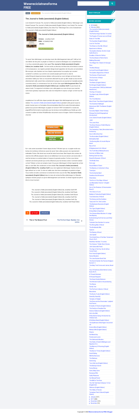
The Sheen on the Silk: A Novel (98, 46)
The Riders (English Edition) (97, 82)
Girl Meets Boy (93, 334)
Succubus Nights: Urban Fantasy (98, 110)
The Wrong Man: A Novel (96, 225)
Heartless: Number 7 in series (98, 241)
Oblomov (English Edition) (97, 387)
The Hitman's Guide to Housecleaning (100, 281)
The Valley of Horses (95, 390)
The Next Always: (94, 68)
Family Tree (92, 286)
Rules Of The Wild (94, 38)
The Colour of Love (95, 192)
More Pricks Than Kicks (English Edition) (101, 101)
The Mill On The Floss (95, 380)
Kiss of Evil (92, 146)
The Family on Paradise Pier (97, 308)
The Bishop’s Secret (95, 365)
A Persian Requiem (95, 277)
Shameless (92, 178)
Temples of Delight (95, 299)
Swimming (92, 360)
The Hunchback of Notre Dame (98, 58)
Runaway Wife (93, 373)
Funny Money (93, 368)
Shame (91, 332)
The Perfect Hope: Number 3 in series (100, 33)
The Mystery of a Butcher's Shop (99, 168)
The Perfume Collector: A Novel (98, 289)
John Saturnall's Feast (96, 246)
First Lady (92, 163)
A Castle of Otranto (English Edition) (100, 306)
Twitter (55, 213)
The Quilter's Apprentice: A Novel (99, 72)
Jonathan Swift (36, 13)
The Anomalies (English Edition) (98, 136)
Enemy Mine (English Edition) (98, 327)
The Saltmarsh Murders (96, 339)
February (93, 27)
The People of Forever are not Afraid (100, 36)
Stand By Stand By (94, 296)
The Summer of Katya (96, 77)
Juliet (91, 120)
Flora (90, 65)
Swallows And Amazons (96, 175)
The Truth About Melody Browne (99, 151)
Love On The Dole (94, 43)
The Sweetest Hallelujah (96, 104)
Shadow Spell (93, 80)
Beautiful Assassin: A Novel (97, 158)
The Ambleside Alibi (95, 227)
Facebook (45, 213)
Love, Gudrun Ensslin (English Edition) (100, 117)
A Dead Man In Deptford (96, 211)
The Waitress (93, 358)
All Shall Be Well (94, 139)
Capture (91, 230)
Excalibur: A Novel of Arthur (97, 55)
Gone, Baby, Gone (94, 370)
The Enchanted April (95, 173)
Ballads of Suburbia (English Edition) (100, 194)
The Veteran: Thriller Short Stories (99, 244)
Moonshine (92, 291)
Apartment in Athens (95, 48)
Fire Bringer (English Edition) (97, 85)
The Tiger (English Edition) (97, 208)
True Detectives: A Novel (96, 196)
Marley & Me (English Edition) (98, 329)
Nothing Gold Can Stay (96, 155)
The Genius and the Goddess (97, 199)
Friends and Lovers (95, 337)
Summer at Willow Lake (96, 153)
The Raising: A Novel (95, 232)
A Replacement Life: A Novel (97, 148)
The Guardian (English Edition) (98, 41)
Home (27, 13)
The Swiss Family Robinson (97, 279)
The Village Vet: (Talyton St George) (100, 63)
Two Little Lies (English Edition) (98, 363)
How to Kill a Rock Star (96, 134)
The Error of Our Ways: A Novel (98, 180)
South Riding (93, 353)
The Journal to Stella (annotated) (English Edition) (46, 103)
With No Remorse (94, 356)
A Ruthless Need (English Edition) (99, 320)
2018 (92, 25)
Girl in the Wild (93, 313)
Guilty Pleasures (94, 375)
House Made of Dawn (95, 165)
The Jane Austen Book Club (97, 258)
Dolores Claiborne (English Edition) (99, 311)
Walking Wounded (94, 60)
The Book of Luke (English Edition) (99, 294)
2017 (92, 399)
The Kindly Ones (94, 160)
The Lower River (94, 122)
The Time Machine (95, 99)
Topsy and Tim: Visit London (97, 201)
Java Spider (92, 234)
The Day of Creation (95, 92)
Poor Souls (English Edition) (97, 253)
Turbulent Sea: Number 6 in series (99, 222)
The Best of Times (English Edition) (99, 351)
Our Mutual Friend (94, 378)
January (93, 397)
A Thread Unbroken (95, 274)
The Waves (92, 284)
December (94, 401)
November (94, 403)
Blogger (110, 412)
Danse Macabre (94, 256)
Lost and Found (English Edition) (98, 70)
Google (35, 213)
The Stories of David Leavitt (97, 75)
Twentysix (92, 170)
